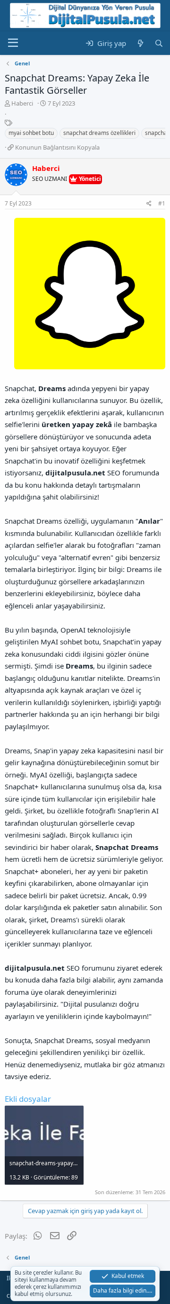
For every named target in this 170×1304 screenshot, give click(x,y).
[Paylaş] (149, 203)
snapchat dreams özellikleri (99, 133)
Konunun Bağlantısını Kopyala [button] (57, 147)
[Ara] (159, 43)
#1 (161, 203)
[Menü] (13, 43)
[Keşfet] (140, 43)
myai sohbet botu (31, 133)
